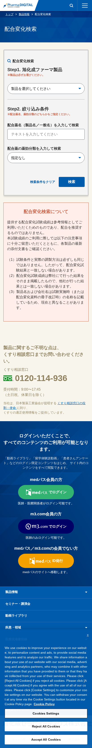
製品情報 (24, 14)
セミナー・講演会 (17, 603)
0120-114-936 (41, 378)
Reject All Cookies (46, 726)
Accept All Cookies (46, 739)
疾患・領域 (13, 627)
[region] (46, 688)
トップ (9, 14)
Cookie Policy (44, 704)
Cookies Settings (46, 713)
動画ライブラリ (16, 615)
